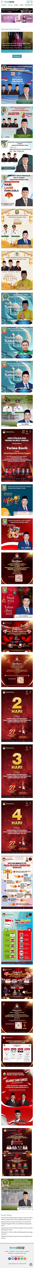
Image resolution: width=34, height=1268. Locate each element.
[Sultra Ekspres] (9, 2)
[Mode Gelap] (28, 1)
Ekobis (11, 47)
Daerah (7, 47)
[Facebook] (9, 1258)
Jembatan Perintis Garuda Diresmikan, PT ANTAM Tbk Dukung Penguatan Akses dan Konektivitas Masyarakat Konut (16, 1223)
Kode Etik (12, 1251)
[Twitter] (12, 1258)
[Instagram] (18, 1258)
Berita (3, 47)
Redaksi (27, 1251)
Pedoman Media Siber (20, 1253)
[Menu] (2, 1)
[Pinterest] (15, 1258)
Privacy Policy (20, 1251)
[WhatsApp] (21, 1258)
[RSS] (25, 1258)
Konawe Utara (17, 47)
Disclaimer (11, 1253)
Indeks (6, 1251)
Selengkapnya (17, 56)
